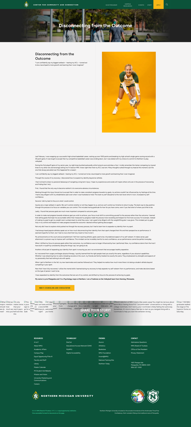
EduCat (69, 342)
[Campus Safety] (153, 396)
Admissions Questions (139, 342)
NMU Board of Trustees (139, 346)
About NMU (38, 346)
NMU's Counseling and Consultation (54, 288)
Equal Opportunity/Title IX (43, 356)
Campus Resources (128, 5)
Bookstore (102, 349)
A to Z (36, 342)
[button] (167, 4)
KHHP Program (111, 5)
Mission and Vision (40, 374)
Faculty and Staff (40, 360)
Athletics (102, 346)
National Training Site (106, 360)
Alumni (101, 342)
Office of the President (139, 349)
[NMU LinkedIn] (107, 315)
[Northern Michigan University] (26, 4)
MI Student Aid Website (42, 371)
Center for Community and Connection (56, 5)
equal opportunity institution (67, 410)
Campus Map (38, 353)
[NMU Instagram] (90, 315)
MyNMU (69, 349)
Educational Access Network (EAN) (79, 346)
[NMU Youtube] (101, 315)
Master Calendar (40, 367)
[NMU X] (95, 315)
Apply (158, 5)
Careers (36, 384)
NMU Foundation (105, 353)
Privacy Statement (137, 353)
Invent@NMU (103, 356)
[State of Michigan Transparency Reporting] (138, 396)
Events (141, 5)
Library (36, 364)
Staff (149, 5)
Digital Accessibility (73, 353)
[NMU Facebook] (84, 315)
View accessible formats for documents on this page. (48, 413)
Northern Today (104, 364)
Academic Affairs (40, 349)
